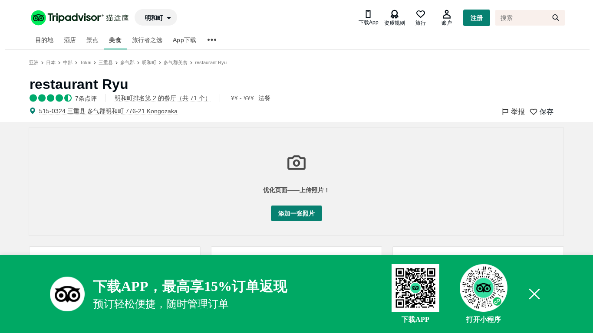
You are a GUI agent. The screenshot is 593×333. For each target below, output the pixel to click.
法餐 (264, 98)
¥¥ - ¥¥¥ (242, 98)
